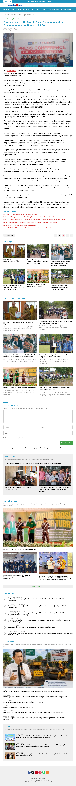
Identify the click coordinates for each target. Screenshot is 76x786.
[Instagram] (40, 772)
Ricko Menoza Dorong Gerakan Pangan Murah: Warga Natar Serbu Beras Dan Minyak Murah (34, 712)
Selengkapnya (37, 586)
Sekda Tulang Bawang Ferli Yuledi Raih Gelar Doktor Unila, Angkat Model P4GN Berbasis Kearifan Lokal (42, 754)
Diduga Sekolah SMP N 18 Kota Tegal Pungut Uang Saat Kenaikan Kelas (31, 627)
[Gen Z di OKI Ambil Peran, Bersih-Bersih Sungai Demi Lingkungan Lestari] (62, 276)
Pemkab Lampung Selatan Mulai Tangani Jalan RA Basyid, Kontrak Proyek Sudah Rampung (33, 691)
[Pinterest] (36, 772)
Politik (17, 19)
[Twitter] (32, 772)
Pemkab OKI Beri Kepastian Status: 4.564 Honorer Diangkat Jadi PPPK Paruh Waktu (30, 222)
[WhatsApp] (43, 772)
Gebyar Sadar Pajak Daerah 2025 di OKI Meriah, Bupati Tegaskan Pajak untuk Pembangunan (34, 219)
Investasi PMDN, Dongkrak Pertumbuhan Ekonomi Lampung (23, 702)
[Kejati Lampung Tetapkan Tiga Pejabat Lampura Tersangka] (21, 476)
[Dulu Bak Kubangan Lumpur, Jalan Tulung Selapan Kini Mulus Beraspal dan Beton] (38, 251)
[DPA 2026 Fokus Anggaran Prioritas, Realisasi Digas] (14, 251)
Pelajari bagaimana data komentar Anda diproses (56, 448)
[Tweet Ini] (59, 235)
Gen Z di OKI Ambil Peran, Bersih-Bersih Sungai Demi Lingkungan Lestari (27, 228)
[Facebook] (29, 772)
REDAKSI (42, 778)
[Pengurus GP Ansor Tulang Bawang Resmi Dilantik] (38, 275)
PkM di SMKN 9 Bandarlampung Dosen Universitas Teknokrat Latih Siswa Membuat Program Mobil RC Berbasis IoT (40, 634)
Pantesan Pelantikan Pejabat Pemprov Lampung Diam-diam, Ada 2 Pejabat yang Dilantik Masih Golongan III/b (39, 607)
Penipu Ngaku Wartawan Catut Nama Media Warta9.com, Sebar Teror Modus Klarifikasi (34, 463)
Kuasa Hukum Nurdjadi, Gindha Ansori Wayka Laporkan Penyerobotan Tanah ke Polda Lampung (54, 489)
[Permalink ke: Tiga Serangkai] (5, 29)
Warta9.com (11, 71)
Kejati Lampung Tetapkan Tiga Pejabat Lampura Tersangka (18, 488)
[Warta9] (14, 5)
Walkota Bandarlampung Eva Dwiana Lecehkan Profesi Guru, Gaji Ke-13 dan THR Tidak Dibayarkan (36, 600)
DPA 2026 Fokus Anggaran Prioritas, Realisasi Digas (20, 214)
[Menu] (4, 5)
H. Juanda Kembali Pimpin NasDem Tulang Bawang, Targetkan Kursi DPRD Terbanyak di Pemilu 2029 (18, 577)
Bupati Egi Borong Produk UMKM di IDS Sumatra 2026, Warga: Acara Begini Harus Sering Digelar (35, 697)
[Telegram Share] (67, 235)
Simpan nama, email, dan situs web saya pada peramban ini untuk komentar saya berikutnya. (35, 438)
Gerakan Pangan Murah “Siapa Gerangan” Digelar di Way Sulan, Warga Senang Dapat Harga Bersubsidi (34, 718)
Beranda (34, 778)
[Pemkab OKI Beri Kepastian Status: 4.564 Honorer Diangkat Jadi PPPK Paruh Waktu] (14, 276)
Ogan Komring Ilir (9, 19)
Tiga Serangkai (11, 28)
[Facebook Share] (55, 235)
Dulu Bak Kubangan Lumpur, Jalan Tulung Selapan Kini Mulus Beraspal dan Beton (30, 217)
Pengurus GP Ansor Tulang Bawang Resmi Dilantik (19, 225)
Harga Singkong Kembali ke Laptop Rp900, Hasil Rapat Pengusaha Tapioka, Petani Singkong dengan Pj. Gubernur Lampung (38, 614)
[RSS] (47, 772)
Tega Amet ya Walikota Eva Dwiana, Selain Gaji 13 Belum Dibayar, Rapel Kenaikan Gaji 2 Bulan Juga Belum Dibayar (39, 621)
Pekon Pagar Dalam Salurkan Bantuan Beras (18, 707)
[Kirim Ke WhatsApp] (71, 235)
